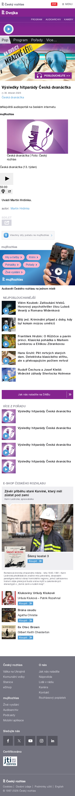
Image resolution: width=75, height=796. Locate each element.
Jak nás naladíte (49, 671)
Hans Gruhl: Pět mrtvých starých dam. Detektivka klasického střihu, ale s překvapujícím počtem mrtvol (43, 356)
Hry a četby (12, 257)
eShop (7, 687)
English (59, 786)
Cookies (7, 786)
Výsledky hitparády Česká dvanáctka (44, 411)
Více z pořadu (14, 406)
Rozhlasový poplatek (52, 697)
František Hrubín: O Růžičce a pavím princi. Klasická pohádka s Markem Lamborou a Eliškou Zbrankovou (44, 340)
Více (51, 40)
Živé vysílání (12, 272)
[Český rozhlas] (13, 4)
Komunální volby (14, 676)
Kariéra (43, 687)
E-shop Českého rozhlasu (24, 483)
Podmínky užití (43, 786)
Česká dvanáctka (13, 97)
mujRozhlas (9, 247)
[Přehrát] (6, 179)
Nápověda (45, 676)
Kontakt (44, 692)
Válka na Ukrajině (14, 671)
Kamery (68, 19)
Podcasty (9, 715)
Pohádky (10, 264)
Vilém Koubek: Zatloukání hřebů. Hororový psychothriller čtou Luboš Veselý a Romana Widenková (43, 306)
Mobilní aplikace (13, 720)
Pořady (37, 40)
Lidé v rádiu (46, 682)
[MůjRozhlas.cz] (7, 114)
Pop (5, 40)
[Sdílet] (9, 191)
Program (36, 19)
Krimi (32, 257)
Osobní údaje (23, 786)
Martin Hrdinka (20, 208)
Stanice (8, 682)
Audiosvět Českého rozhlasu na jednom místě (28, 288)
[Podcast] (3, 191)
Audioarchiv (53, 19)
